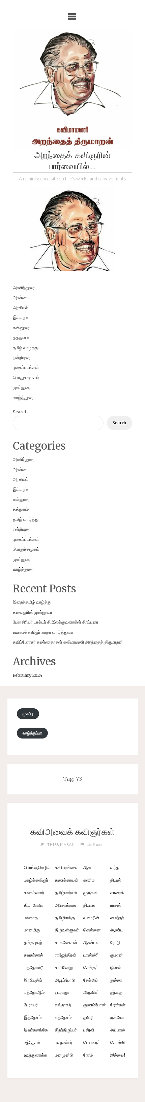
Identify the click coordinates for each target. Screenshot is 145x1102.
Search (20, 411)
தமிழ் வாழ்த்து (25, 347)
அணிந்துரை (24, 287)
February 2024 (27, 675)
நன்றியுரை (22, 357)
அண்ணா (21, 297)
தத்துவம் (21, 337)
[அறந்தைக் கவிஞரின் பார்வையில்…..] (72, 90)
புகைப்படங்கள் (26, 367)
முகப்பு (28, 713)
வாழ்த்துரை (23, 397)
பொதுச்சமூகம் (26, 377)
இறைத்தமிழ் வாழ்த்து (32, 602)
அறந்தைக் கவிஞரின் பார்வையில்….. (72, 161)
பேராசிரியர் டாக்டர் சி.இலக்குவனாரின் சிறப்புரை (55, 622)
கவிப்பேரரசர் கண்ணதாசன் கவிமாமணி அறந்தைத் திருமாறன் (68, 642)
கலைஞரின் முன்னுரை (32, 612)
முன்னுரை (22, 387)
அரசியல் (20, 307)
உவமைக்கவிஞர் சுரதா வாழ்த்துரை (43, 632)
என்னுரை (21, 327)
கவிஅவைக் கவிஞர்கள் (72, 831)
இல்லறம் (20, 317)
